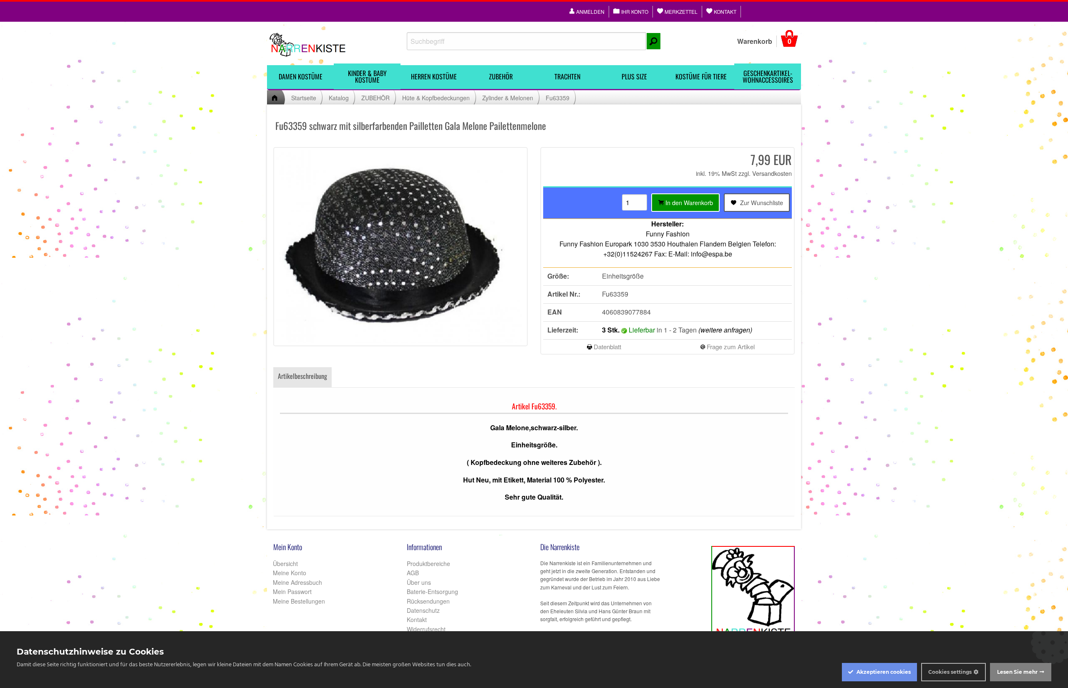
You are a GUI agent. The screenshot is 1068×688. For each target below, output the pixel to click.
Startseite (303, 98)
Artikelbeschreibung (302, 376)
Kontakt (417, 619)
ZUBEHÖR (501, 76)
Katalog (339, 98)
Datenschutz (423, 610)
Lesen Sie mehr (1017, 672)
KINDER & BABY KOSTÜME (367, 76)
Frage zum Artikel (730, 346)
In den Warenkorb (688, 202)
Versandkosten (772, 173)
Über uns (419, 582)
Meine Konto (288, 573)
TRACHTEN (567, 76)
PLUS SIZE (634, 76)
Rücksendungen (428, 601)
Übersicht (284, 563)
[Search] (653, 41)
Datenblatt (606, 346)
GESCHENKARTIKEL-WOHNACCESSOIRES (768, 76)
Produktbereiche (428, 563)
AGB (413, 573)
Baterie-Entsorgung (432, 591)
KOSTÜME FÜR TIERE (701, 76)
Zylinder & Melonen (507, 98)
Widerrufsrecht (426, 629)
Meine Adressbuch (296, 582)
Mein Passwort (291, 591)
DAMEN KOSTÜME (300, 76)
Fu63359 (557, 98)
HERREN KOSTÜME (434, 76)
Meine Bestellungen (298, 601)
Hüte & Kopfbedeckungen (436, 98)
